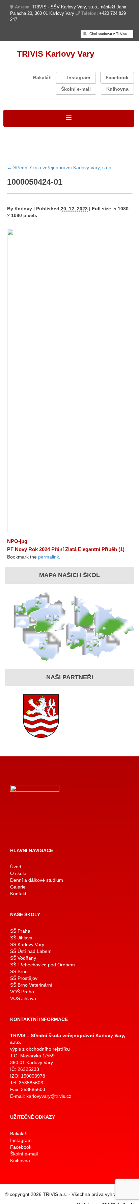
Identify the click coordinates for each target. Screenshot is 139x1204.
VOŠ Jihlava (23, 998)
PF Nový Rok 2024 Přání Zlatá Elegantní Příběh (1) (65, 549)
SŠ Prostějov (23, 978)
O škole (18, 873)
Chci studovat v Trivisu (107, 34)
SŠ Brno (19, 971)
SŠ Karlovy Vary (27, 944)
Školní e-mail (76, 89)
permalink (48, 557)
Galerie (18, 887)
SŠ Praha (20, 931)
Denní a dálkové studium (36, 880)
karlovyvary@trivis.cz (48, 1096)
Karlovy (23, 208)
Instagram (78, 77)
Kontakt (18, 893)
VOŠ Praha (22, 991)
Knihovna (117, 89)
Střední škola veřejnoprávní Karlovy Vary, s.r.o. (60, 167)
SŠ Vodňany (23, 958)
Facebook (117, 77)
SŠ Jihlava (21, 937)
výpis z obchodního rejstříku (40, 1049)
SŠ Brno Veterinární (31, 985)
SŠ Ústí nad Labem (31, 951)
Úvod (15, 866)
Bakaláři (42, 77)
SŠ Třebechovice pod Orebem (42, 964)
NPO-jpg (17, 541)
